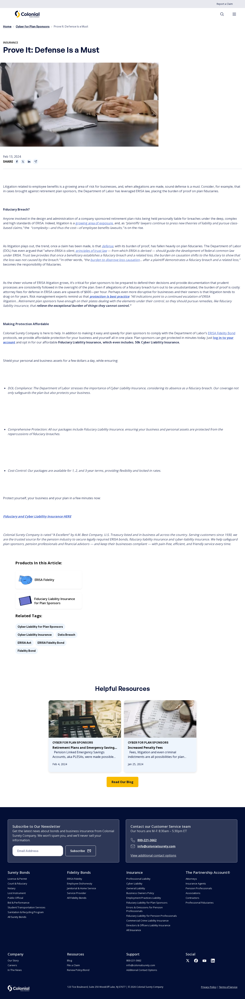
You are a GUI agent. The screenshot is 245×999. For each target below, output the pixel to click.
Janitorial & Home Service (81, 888)
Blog (69, 960)
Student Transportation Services (26, 907)
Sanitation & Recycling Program (26, 912)
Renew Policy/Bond (78, 970)
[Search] (224, 14)
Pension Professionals (199, 888)
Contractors (192, 898)
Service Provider (76, 893)
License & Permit (17, 878)
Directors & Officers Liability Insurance (148, 925)
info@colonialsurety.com (156, 846)
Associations (193, 893)
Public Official (15, 898)
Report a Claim (225, 4)
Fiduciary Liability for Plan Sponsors (146, 902)
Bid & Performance (18, 902)
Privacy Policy (208, 987)
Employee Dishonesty (79, 883)
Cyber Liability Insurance (35, 634)
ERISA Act (24, 642)
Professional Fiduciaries (200, 902)
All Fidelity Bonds (76, 898)
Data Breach (66, 634)
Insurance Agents (196, 883)
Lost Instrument (17, 893)
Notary (12, 888)
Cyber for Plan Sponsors (33, 26)
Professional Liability (138, 878)
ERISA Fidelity (74, 878)
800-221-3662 (147, 840)
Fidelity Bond (27, 650)
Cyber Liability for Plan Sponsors (40, 626)
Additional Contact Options (141, 970)
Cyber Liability (134, 883)
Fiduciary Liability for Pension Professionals (151, 915)
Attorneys (191, 878)
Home (7, 26)
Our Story (13, 960)
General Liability (135, 888)
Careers (12, 965)
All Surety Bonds (17, 917)
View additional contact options (153, 855)
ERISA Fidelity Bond (51, 642)
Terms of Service (228, 987)
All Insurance (133, 930)
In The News (15, 970)
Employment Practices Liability (143, 898)
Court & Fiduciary (17, 883)
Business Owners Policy (140, 893)
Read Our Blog (122, 782)
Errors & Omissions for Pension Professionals (144, 909)
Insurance (10, 42)
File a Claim (73, 965)
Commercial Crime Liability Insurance (147, 920)
